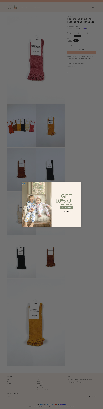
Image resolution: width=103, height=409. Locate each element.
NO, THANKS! (66, 211)
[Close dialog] (23, 184)
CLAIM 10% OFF (66, 207)
